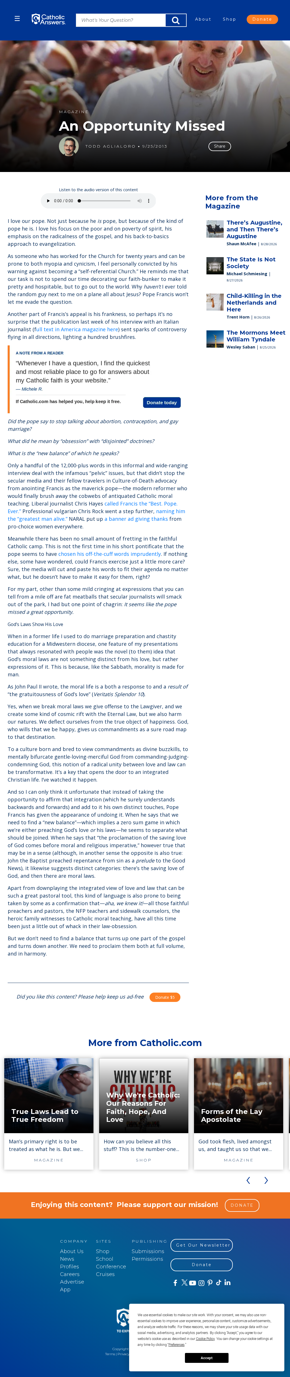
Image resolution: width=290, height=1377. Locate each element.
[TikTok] (218, 1283)
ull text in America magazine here (77, 329)
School (104, 1259)
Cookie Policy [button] (205, 1339)
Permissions (147, 1259)
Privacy (123, 1354)
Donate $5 (165, 997)
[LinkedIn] (227, 1282)
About (203, 19)
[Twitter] (183, 1283)
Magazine (74, 111)
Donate (262, 19)
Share (219, 146)
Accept (207, 1358)
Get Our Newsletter (203, 1245)
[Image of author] (69, 146)
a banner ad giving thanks (136, 518)
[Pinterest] (209, 1283)
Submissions (148, 1251)
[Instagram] (201, 1283)
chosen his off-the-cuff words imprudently (109, 553)
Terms (110, 1354)
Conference (111, 1267)
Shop (229, 19)
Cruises (105, 1274)
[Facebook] (174, 1283)
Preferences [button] (177, 1345)
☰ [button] (17, 18)
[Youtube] (192, 1283)
